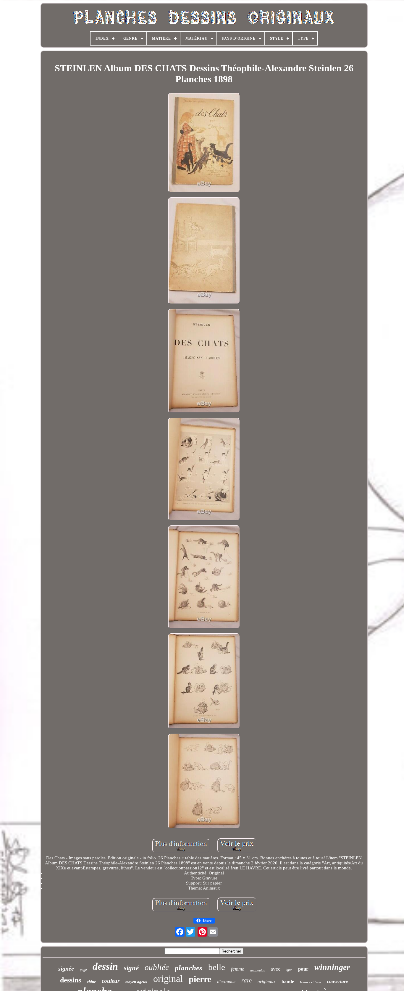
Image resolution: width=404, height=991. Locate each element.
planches (188, 968)
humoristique (310, 982)
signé (131, 968)
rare (246, 980)
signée (66, 968)
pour (303, 969)
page (83, 970)
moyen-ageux (136, 981)
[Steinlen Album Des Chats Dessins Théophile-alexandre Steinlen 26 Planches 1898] (204, 143)
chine (91, 981)
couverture (337, 981)
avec (275, 969)
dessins (70, 980)
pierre (200, 979)
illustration (226, 981)
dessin (105, 966)
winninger (332, 967)
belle (216, 967)
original (168, 978)
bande (288, 981)
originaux (267, 981)
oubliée (157, 967)
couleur (110, 981)
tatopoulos (257, 970)
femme (237, 969)
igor (289, 970)
